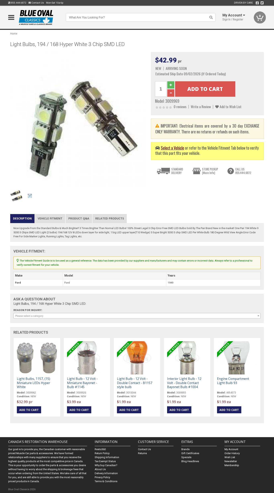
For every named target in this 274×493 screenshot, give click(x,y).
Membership (231, 465)
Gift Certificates (190, 453)
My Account (231, 449)
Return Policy (102, 453)
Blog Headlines (190, 461)
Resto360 (100, 449)
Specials (186, 457)
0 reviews (180, 106)
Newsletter (230, 461)
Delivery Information (106, 473)
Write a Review (201, 106)
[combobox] (137, 316)
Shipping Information (107, 457)
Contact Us (37, 2)
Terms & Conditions (106, 481)
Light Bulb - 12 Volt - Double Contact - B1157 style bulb (134, 382)
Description (22, 218)
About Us (100, 469)
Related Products (109, 218)
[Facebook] (257, 3)
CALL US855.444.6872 (243, 171)
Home (13, 33)
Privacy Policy (102, 477)
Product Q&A (78, 218)
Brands (185, 449)
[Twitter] (262, 3)
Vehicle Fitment (50, 218)
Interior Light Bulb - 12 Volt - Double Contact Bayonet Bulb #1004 (184, 382)
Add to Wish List (230, 106)
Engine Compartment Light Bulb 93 (233, 380)
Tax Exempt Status (105, 461)
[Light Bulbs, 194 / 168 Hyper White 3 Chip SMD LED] (78, 120)
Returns (142, 453)
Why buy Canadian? (106, 465)
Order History (232, 453)
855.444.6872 (18, 2)
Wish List (229, 457)
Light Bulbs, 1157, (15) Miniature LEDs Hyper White (33, 382)
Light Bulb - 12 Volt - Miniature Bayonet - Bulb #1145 (82, 382)
